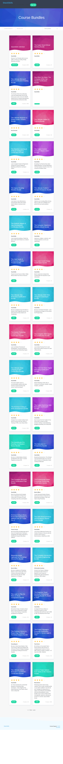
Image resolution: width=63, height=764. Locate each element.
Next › (31, 710)
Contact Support (53, 726)
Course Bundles (20, 4)
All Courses (12, 4)
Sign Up (33, 5)
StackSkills (6, 726)
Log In (27, 4)
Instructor (20, 28)
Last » (34, 710)
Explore (5, 4)
